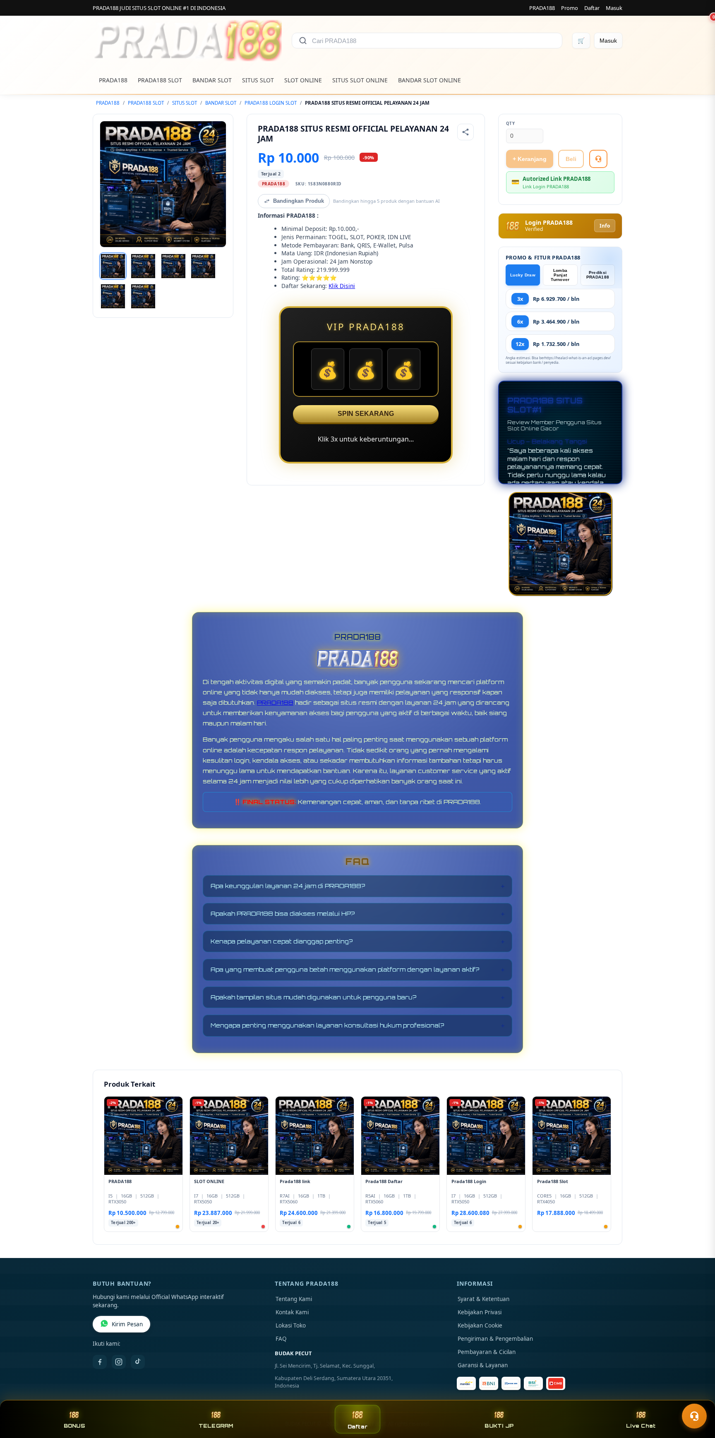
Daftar (592, 8)
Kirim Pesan (127, 1324)
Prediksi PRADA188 (597, 274)
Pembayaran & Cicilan (487, 1352)
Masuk (614, 8)
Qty (510, 123)
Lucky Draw (522, 275)
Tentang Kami (294, 1299)
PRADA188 (542, 8)
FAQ (281, 1338)
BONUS (74, 1426)
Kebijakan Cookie (480, 1325)
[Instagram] (119, 1362)
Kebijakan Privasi (479, 1312)
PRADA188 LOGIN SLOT (271, 103)
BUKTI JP (499, 1426)
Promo (569, 8)
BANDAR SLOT (212, 80)
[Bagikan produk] (465, 132)
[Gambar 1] (113, 266)
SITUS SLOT (258, 80)
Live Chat (640, 1426)
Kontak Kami (292, 1312)
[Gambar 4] (203, 266)
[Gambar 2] (143, 266)
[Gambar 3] (173, 266)
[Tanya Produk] (598, 159)
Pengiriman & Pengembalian (495, 1338)
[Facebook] (100, 1362)
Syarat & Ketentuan (483, 1299)
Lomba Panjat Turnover (560, 275)
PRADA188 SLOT (160, 80)
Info (605, 225)
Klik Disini (342, 286)
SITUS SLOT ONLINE (360, 80)
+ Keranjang (530, 159)
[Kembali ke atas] (697, 1396)
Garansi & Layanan (483, 1365)
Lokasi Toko (291, 1325)
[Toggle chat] (694, 1416)
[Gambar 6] (143, 296)
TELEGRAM (216, 1426)
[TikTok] (138, 1362)
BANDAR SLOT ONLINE (429, 80)
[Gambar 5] (113, 296)
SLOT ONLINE (303, 80)
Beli (571, 159)
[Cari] (303, 40)
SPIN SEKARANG (366, 413)
